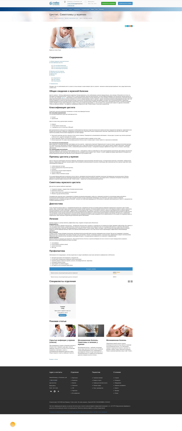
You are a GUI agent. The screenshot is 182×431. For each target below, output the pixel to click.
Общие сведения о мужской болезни (60, 61)
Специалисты (77, 9)
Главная (52, 9)
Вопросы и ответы (97, 380)
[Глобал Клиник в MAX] (54, 391)
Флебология (74, 380)
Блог (96, 9)
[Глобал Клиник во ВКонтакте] (51, 391)
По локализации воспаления (61, 68)
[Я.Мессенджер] (126, 26)
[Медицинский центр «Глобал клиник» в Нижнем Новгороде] (54, 3)
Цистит (63, 97)
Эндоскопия (74, 390)
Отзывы (116, 393)
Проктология (75, 377)
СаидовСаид (62, 307)
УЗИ (73, 388)
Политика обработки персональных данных (80, 412)
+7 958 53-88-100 (70, 5)
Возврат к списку (53, 359)
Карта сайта (93, 412)
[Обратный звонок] (12, 424)
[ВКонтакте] (128, 26)
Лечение (53, 75)
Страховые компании (98, 377)
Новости (116, 388)
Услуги (70, 9)
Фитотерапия (57, 79)
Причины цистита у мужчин (57, 71)
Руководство (117, 380)
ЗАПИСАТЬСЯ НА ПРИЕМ (125, 3)
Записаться (63, 315)
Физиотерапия (57, 81)
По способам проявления (60, 65)
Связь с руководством (98, 388)
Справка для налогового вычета (100, 383)
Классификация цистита (57, 62)
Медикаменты (57, 78)
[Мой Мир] (132, 26)
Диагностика (54, 73)
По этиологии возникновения (61, 67)
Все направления (76, 393)
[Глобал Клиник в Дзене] (58, 391)
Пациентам (64, 9)
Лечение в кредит (97, 385)
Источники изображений (102, 412)
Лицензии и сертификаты (120, 385)
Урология (74, 383)
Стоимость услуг (85, 9)
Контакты (101, 9)
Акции (92, 9)
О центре (58, 9)
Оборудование (118, 383)
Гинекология (74, 385)
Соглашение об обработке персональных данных (60, 412)
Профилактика (54, 83)
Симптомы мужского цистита (58, 72)
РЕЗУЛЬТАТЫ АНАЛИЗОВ (108, 3)
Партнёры (117, 390)
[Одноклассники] (130, 26)
